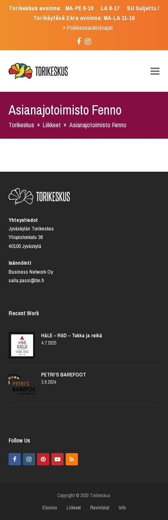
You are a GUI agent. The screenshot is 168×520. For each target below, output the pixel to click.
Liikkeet (73, 508)
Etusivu (49, 508)
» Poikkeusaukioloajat (88, 27)
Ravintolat (99, 508)
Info (122, 508)
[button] (154, 71)
